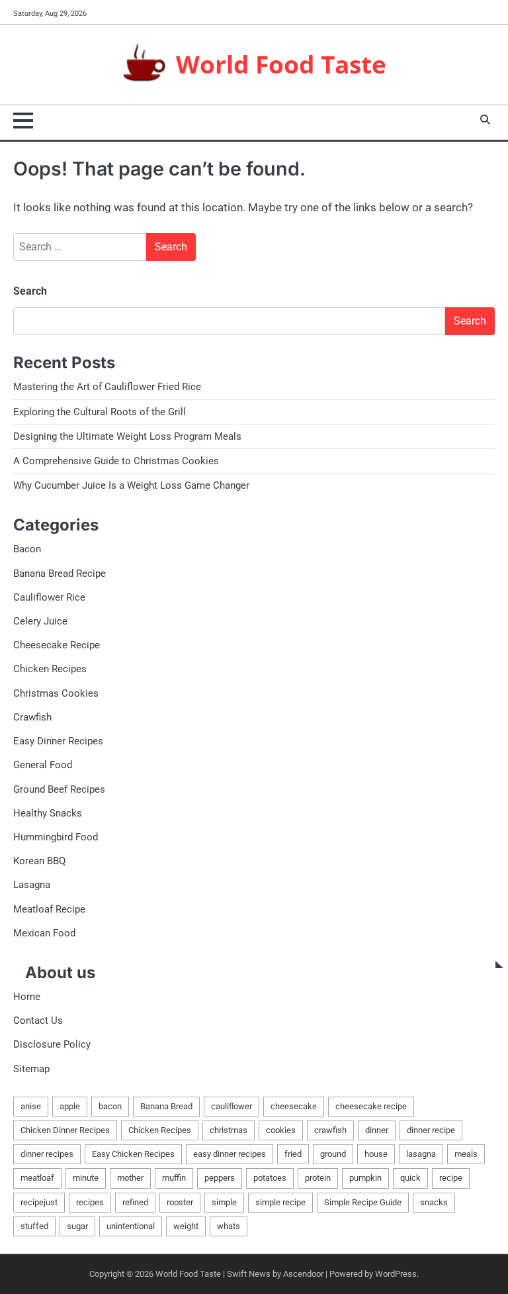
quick (410, 1178)
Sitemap (31, 1069)
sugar (77, 1226)
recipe (450, 1178)
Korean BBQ (39, 861)
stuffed (34, 1226)
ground (333, 1154)
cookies (281, 1130)
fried (293, 1154)
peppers (219, 1178)
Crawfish (32, 717)
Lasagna (31, 885)
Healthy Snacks (47, 813)
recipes (90, 1202)
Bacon (27, 549)
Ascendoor (303, 1274)
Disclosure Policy (52, 1044)
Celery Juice (40, 621)
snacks (434, 1202)
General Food (42, 765)
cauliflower (231, 1106)
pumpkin (365, 1178)
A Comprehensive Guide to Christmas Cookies (116, 461)
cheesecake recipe (371, 1106)
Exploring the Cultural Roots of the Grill (99, 412)
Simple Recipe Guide (363, 1202)
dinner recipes (47, 1154)
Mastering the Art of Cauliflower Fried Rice (107, 387)
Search (30, 291)
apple (70, 1106)
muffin (174, 1178)
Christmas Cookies (56, 693)
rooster (180, 1202)
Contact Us (38, 1020)
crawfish (330, 1130)
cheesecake (294, 1106)
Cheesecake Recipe (56, 645)
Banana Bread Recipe (59, 573)
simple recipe (280, 1202)
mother (130, 1178)
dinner (376, 1130)
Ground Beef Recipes (59, 789)
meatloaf (37, 1178)
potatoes (269, 1178)
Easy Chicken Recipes (133, 1154)
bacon (110, 1106)
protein (318, 1178)
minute (86, 1178)
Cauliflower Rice (49, 597)
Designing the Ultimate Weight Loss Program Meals (127, 436)
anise (31, 1106)
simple (224, 1202)
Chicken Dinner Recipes (65, 1130)
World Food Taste (281, 64)
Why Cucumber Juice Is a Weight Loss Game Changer (131, 485)
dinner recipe (431, 1130)
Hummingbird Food (55, 837)
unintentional (130, 1226)
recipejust (39, 1202)
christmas (228, 1130)
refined (135, 1202)
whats (228, 1226)
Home (26, 997)
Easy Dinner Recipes (58, 741)
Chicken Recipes (50, 669)
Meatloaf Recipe (49, 909)
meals (466, 1154)
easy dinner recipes (229, 1154)
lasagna (421, 1154)
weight (185, 1226)
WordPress (396, 1274)
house (376, 1154)
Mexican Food (44, 933)
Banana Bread (166, 1106)
